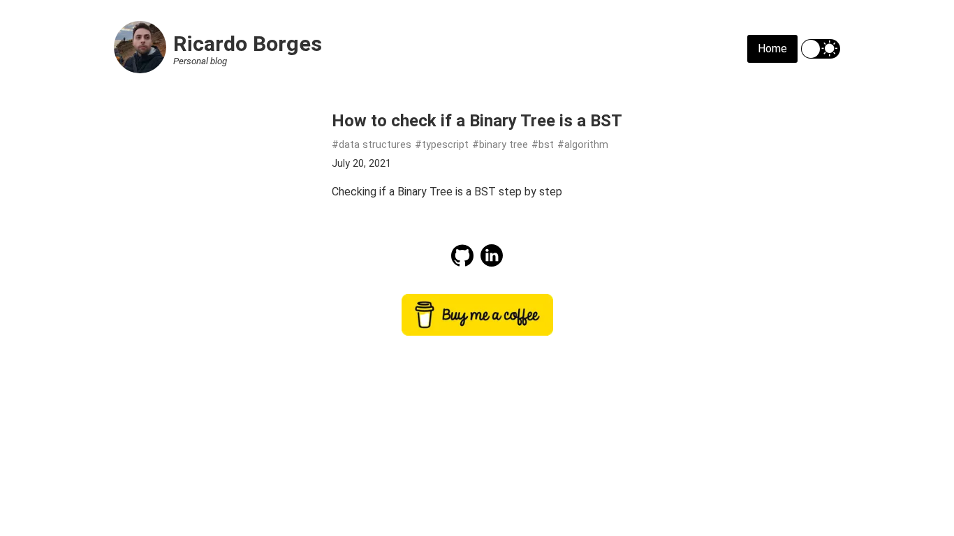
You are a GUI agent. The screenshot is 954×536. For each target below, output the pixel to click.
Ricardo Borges (247, 43)
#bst (542, 145)
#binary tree (500, 145)
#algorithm (582, 145)
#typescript (442, 145)
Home (772, 48)
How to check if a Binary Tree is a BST (477, 121)
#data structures (371, 145)
